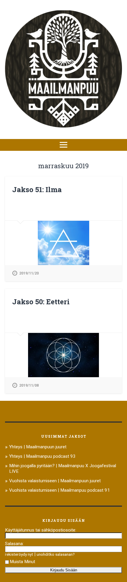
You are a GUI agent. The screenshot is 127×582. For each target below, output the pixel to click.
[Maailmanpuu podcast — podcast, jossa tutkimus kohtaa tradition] (63, 69)
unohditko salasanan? (56, 554)
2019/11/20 (29, 273)
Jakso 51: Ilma (37, 189)
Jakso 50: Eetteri (41, 301)
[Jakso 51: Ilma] (63, 243)
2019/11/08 (29, 385)
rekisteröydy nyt (19, 554)
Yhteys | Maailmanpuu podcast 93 (42, 456)
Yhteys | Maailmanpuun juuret (37, 446)
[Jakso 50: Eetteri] (63, 355)
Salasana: (14, 543)
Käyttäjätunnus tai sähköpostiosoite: (40, 530)
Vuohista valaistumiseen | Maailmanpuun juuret (55, 480)
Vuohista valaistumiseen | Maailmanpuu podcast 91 (59, 490)
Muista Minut (22, 561)
